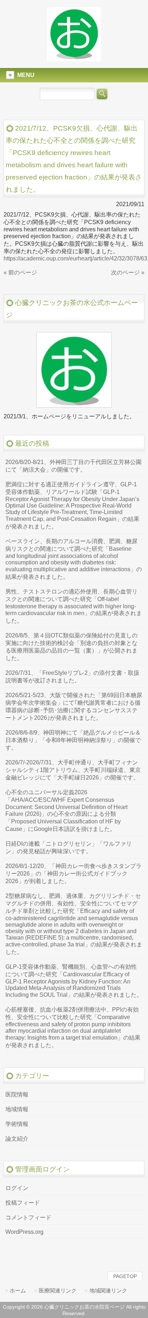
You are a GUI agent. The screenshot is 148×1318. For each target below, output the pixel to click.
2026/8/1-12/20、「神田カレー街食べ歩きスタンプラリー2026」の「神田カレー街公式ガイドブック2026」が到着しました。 (73, 873)
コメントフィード (28, 1217)
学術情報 (16, 1124)
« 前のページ (20, 272)
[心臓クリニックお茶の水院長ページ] (74, 58)
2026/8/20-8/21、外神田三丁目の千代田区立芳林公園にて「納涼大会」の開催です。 (73, 466)
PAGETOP (125, 1276)
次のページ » (127, 272)
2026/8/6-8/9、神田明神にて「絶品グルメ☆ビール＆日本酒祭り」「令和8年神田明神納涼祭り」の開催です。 (73, 740)
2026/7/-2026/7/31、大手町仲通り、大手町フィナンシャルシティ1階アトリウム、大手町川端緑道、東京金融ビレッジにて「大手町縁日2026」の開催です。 (73, 770)
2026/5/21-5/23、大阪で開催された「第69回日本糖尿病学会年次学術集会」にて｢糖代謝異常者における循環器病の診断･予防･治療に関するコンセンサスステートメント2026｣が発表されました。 (73, 706)
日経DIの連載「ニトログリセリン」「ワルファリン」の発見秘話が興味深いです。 (68, 847)
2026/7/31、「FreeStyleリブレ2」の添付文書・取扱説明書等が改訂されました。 (72, 676)
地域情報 (16, 1109)
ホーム (18, 1290)
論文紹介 (16, 1139)
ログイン (16, 1188)
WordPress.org (24, 1232)
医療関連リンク (58, 1290)
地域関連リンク (108, 1290)
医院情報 (16, 1094)
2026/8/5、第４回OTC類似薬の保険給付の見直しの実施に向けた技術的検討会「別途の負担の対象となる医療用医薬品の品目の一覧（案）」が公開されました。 (71, 646)
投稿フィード (22, 1203)
